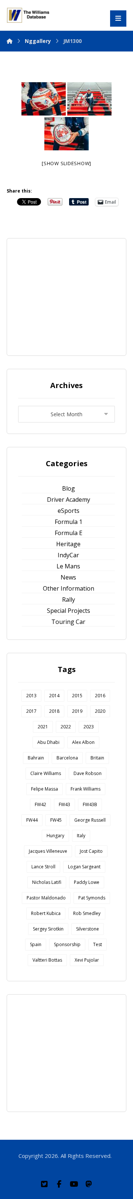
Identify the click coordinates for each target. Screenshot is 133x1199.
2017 (31, 711)
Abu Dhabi (48, 742)
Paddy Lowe (86, 882)
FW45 (56, 820)
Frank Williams (85, 789)
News (68, 577)
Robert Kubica (46, 913)
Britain (97, 758)
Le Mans (68, 566)
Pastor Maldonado (46, 898)
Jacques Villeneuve (48, 851)
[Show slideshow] (66, 163)
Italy (81, 835)
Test (97, 944)
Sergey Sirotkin (48, 929)
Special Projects (68, 611)
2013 (31, 695)
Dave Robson (88, 773)
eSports (68, 511)
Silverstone (87, 929)
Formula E (68, 533)
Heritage (68, 544)
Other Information (68, 588)
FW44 (32, 820)
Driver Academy (68, 499)
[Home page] (10, 40)
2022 (66, 727)
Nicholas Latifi (46, 882)
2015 (77, 695)
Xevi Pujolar (87, 960)
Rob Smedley (86, 913)
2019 (77, 711)
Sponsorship (67, 944)
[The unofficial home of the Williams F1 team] (29, 15)
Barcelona (67, 758)
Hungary (55, 835)
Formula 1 (68, 522)
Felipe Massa (44, 789)
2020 (100, 711)
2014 (54, 695)
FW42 (40, 804)
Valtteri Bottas (47, 960)
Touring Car (68, 622)
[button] (44, 1184)
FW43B (90, 804)
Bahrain (36, 758)
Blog (68, 488)
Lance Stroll (43, 867)
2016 (100, 695)
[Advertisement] (73, 296)
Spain (35, 944)
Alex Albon (83, 742)
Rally (68, 599)
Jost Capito (91, 851)
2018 (54, 711)
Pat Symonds (91, 898)
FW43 (64, 804)
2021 (43, 727)
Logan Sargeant (84, 867)
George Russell (90, 820)
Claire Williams (45, 773)
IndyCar (68, 555)
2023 (88, 727)
